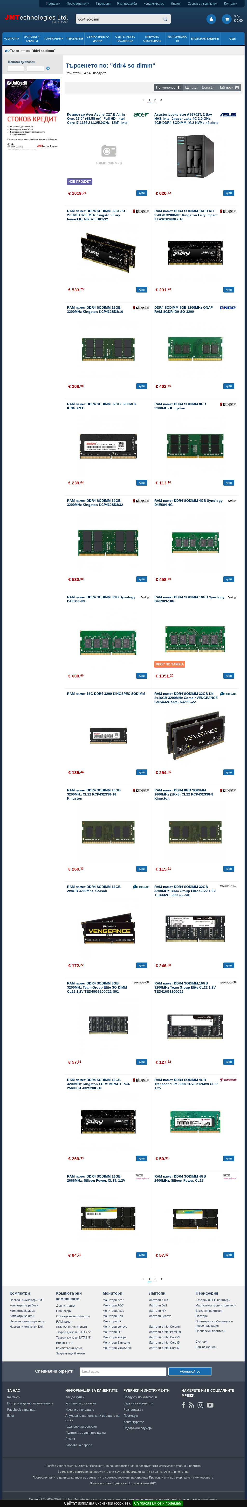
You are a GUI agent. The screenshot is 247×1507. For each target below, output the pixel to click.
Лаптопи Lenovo (160, 1316)
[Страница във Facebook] (183, 1405)
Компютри (11, 38)
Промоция (131, 1415)
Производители (78, 3)
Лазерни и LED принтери (213, 1300)
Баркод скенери (206, 1347)
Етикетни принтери (209, 1310)
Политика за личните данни (85, 1432)
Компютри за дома (22, 1310)
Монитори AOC (113, 1305)
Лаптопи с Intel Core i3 (164, 1337)
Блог (10, 1415)
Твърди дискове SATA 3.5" (73, 1337)
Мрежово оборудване (152, 38)
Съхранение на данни (98, 38)
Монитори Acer (113, 1300)
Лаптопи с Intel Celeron (165, 1326)
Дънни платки (65, 1305)
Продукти (53, 3)
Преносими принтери (210, 1331)
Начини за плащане (79, 1409)
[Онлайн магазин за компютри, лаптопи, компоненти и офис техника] (36, 23)
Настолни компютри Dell (26, 1326)
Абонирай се (190, 1371)
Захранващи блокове (70, 1353)
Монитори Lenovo (115, 1326)
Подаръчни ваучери (138, 1428)
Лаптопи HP (157, 1310)
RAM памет (64, 1321)
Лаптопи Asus (158, 1300)
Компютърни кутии (69, 1348)
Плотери (202, 1316)
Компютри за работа (24, 1305)
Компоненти (53, 38)
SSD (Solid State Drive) (71, 1327)
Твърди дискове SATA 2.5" (73, 1332)
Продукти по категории (140, 1397)
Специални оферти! (55, 1371)
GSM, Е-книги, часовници (125, 38)
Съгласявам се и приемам (158, 1503)
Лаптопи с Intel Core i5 (164, 1342)
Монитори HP (112, 1321)
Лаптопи (157, 1293)
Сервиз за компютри (202, 3)
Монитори (112, 1293)
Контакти (230, 3)
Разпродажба (127, 3)
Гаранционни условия (81, 1426)
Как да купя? (74, 1397)
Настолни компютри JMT (27, 1300)
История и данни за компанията (30, 1403)
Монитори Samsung (116, 1342)
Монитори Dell (113, 1316)
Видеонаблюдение (205, 38)
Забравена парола (78, 1445)
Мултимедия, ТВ (177, 38)
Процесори (64, 1311)
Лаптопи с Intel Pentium (165, 1332)
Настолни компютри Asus (27, 1321)
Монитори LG (112, 1332)
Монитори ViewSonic (117, 1348)
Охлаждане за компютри (73, 1316)
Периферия (75, 38)
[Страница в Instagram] (200, 1405)
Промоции (103, 3)
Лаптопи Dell (158, 1305)
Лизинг (176, 3)
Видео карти (64, 1343)
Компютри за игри (22, 1316)
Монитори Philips (114, 1337)
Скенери (201, 1341)
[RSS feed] (191, 1405)
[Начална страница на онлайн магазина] (6, 51)
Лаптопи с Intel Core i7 (164, 1348)
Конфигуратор (154, 3)
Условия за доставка (80, 1403)
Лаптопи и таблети (32, 38)
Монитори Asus (113, 1310)
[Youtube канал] (210, 1405)
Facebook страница (21, 1409)
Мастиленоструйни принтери (216, 1305)
